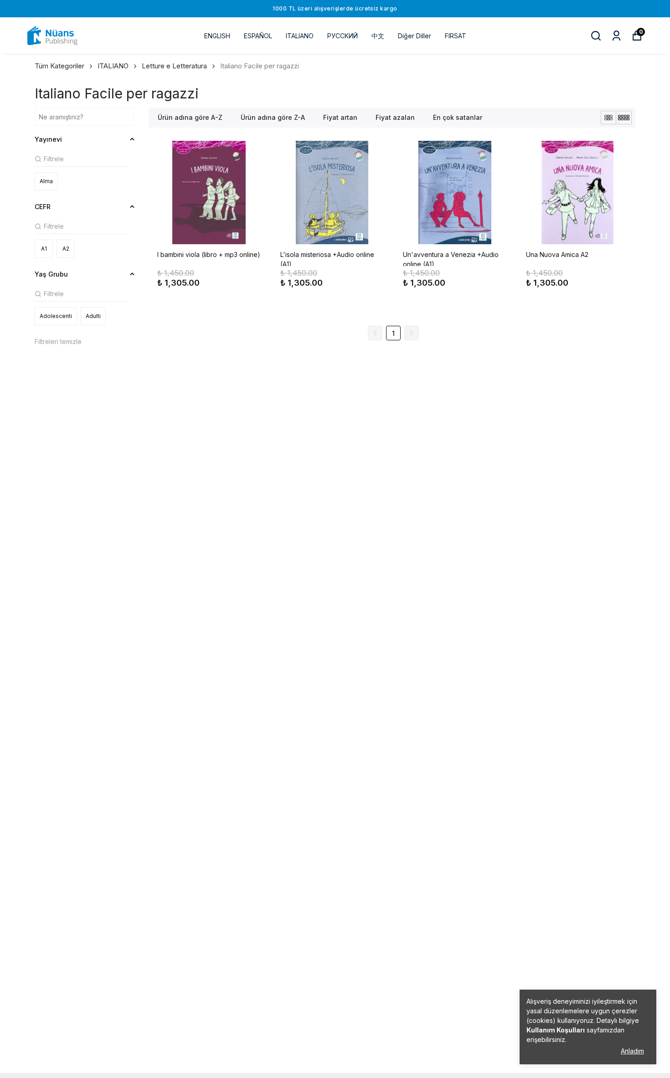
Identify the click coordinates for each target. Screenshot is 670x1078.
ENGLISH (217, 36)
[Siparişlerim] (616, 35)
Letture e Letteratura (174, 66)
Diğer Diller (414, 36)
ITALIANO (300, 36)
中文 (377, 36)
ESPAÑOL (258, 36)
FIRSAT (455, 36)
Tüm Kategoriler (59, 66)
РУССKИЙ (342, 36)
